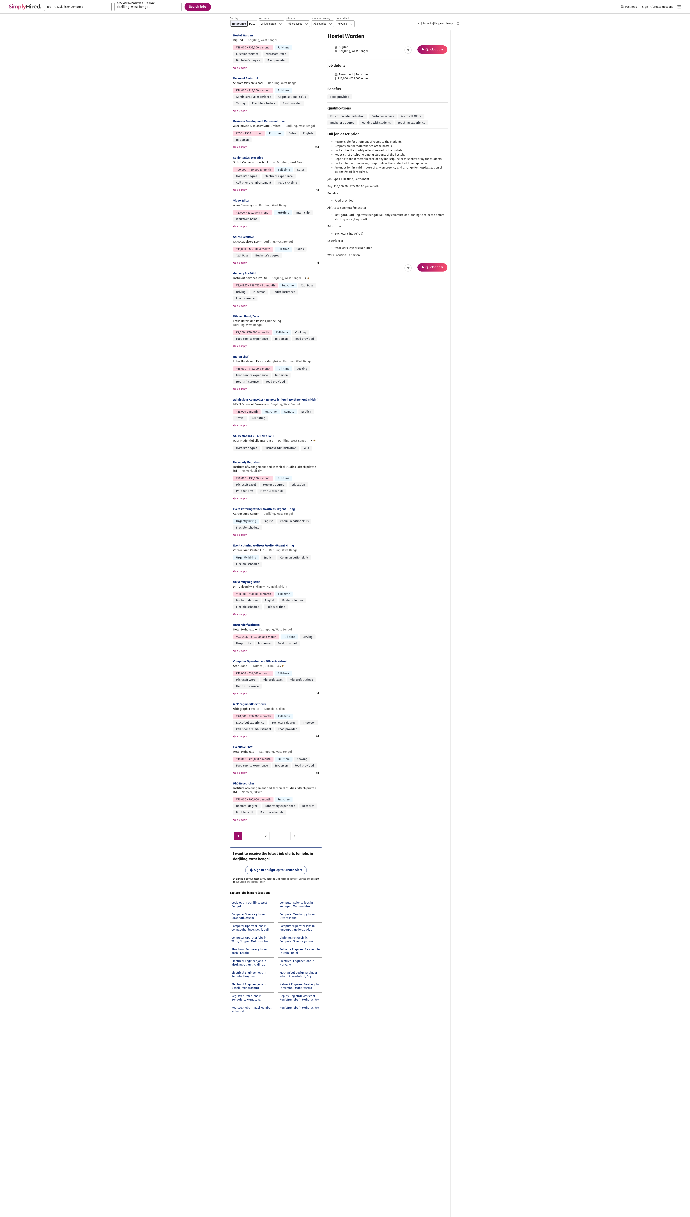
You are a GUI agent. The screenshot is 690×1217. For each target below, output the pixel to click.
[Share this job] (408, 50)
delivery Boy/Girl (244, 273)
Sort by (234, 18)
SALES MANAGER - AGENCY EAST (253, 436)
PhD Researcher (243, 783)
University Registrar (246, 462)
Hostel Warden (243, 35)
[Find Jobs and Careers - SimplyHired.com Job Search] (25, 7)
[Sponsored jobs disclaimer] (458, 23)
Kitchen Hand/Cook (246, 316)
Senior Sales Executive (248, 157)
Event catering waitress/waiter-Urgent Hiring (263, 545)
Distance (264, 18)
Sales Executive (243, 237)
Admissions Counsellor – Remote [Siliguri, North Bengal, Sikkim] (275, 399)
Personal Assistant (245, 78)
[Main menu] (679, 7)
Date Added (342, 18)
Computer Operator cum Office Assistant (260, 661)
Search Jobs (197, 7)
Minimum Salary (321, 18)
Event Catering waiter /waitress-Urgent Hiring (264, 509)
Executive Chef (242, 747)
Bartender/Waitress (246, 625)
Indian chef (240, 356)
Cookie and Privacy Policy (252, 882)
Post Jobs (631, 6)
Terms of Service (298, 879)
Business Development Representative (259, 121)
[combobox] (78, 7)
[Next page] (294, 836)
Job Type (290, 18)
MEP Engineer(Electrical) (249, 704)
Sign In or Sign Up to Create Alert (278, 870)
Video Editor (241, 200)
